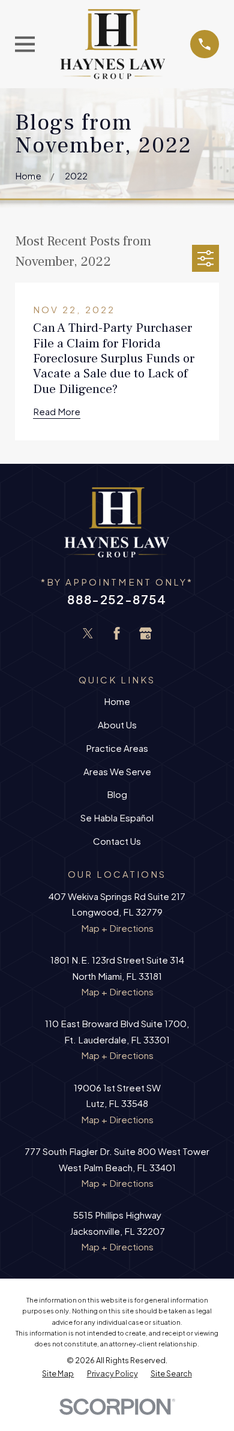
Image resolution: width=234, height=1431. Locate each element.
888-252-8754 (116, 599)
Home (117, 701)
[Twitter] (88, 633)
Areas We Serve (117, 771)
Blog (117, 794)
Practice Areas (117, 748)
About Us (117, 724)
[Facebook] (116, 633)
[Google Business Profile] (145, 633)
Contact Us (117, 841)
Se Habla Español (117, 817)
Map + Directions (117, 928)
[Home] (113, 44)
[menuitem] (58, 1373)
